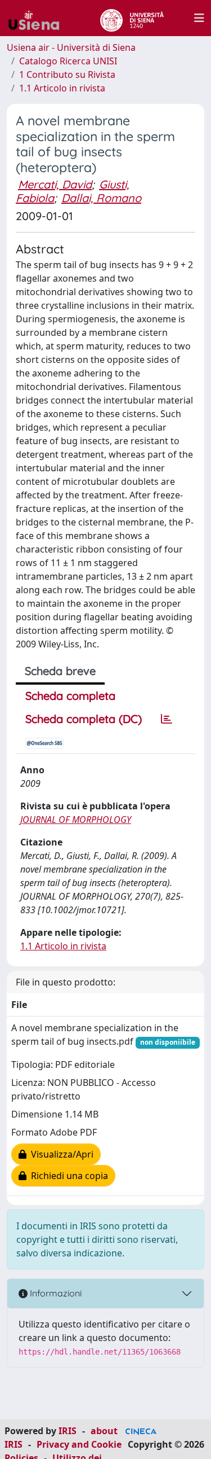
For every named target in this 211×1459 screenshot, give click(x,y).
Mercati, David (55, 184)
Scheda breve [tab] (60, 671)
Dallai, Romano (101, 198)
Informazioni (55, 1293)
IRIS (68, 1431)
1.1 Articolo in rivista (62, 88)
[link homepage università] (132, 18)
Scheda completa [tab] (70, 696)
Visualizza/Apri (59, 1154)
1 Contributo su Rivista (67, 74)
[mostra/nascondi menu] (199, 18)
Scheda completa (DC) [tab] (83, 719)
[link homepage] (38, 18)
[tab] (166, 719)
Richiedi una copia (67, 1175)
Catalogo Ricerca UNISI (68, 61)
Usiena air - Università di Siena (71, 47)
